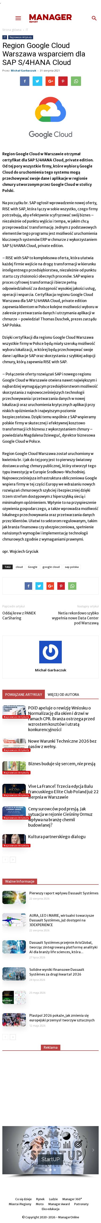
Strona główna (11, 30)
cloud (19, 567)
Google (32, 567)
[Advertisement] (50, 1086)
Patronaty (81, 1204)
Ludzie (53, 1199)
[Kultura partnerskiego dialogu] (14, 840)
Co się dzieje (23, 1199)
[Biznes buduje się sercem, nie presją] (14, 767)
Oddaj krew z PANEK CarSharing (19, 615)
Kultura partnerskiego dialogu (56, 836)
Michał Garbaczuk (23, 70)
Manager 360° (72, 1199)
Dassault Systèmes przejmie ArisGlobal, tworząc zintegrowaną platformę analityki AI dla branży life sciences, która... (63, 947)
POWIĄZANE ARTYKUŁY (23, 695)
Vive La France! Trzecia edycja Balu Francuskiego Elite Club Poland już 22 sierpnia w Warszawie (63, 792)
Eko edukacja (50, 1209)
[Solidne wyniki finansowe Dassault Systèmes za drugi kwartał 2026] (14, 973)
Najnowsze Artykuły (21, 37)
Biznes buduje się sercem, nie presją (61, 763)
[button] (94, 18)
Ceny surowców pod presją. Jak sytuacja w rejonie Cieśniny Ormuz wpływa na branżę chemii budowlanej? (60, 817)
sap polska (72, 567)
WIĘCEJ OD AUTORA (63, 695)
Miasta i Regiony (20, 1204)
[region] (50, 1152)
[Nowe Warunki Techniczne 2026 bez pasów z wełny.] (14, 745)
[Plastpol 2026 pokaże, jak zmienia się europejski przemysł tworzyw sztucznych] (14, 1019)
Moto (40, 1204)
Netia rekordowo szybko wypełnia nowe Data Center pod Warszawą (75, 618)
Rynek (40, 1199)
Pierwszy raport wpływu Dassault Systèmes (63, 893)
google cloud (51, 567)
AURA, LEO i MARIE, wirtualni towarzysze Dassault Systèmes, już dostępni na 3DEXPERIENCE (61, 920)
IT (27, 30)
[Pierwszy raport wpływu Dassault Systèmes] (14, 897)
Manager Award (59, 1204)
